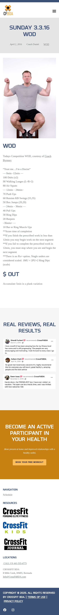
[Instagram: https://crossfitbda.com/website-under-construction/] (13, 610)
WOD (46, 44)
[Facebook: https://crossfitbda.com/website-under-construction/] (5, 610)
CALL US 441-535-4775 (15, 563)
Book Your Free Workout (30, 462)
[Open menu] (54, 11)
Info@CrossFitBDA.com (14, 577)
